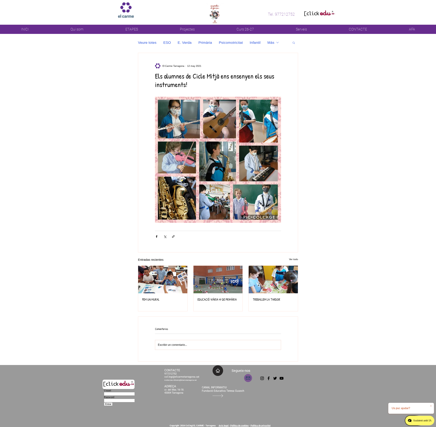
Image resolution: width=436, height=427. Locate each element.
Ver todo (293, 259)
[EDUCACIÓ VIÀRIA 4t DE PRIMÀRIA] (218, 279)
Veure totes (147, 42)
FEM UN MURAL (150, 299)
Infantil (255, 42)
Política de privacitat (260, 425)
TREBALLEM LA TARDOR (266, 299)
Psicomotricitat (231, 42)
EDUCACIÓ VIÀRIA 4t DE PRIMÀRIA (217, 299)
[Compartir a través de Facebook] (156, 236)
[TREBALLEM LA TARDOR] (273, 279)
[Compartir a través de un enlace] (173, 236)
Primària (205, 42)
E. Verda (185, 42)
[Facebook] (268, 378)
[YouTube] (281, 378)
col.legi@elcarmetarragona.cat (181, 376)
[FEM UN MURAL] (162, 279)
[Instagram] (262, 378)
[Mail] (248, 378)
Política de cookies (239, 425)
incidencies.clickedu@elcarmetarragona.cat (180, 380)
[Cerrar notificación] (431, 406)
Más (270, 42)
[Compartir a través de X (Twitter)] (165, 236)
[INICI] (218, 370)
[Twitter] (275, 378)
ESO (167, 42)
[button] (293, 42)
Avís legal (224, 425)
